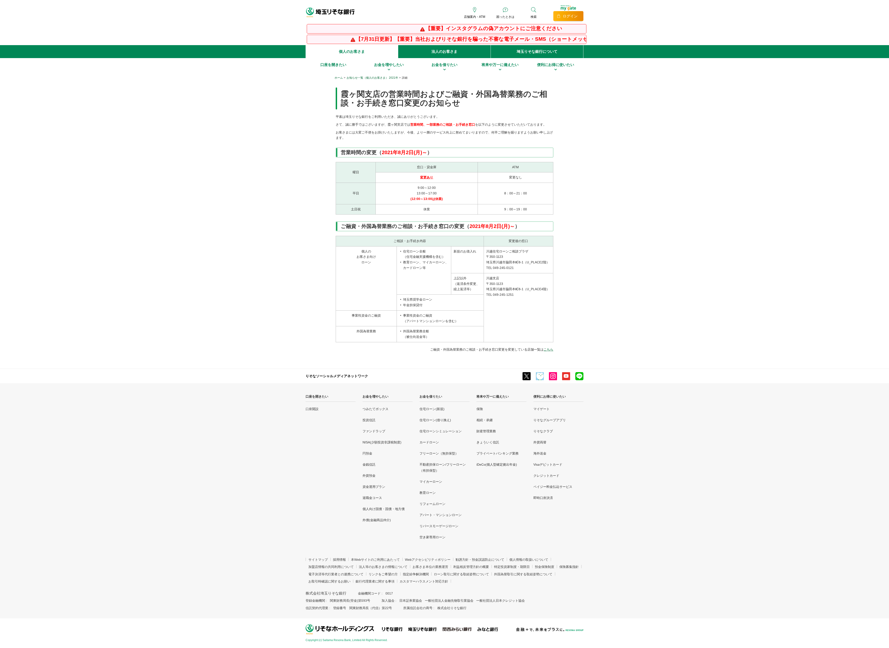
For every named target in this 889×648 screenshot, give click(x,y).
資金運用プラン (374, 487)
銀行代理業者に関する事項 (375, 581)
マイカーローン (430, 481)
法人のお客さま (444, 51)
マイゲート (541, 409)
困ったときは (505, 17)
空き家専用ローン (432, 537)
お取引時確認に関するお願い (329, 581)
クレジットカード (546, 475)
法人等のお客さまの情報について (383, 567)
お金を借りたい (430, 396)
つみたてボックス (375, 409)
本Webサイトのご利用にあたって (375, 559)
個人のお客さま (352, 51)
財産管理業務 (486, 431)
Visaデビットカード (547, 464)
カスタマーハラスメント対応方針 (424, 581)
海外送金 (539, 453)
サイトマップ (318, 559)
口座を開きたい (317, 396)
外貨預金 (369, 475)
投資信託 (369, 420)
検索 (534, 17)
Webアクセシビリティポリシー (428, 559)
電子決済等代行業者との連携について (335, 574)
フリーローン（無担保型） (438, 453)
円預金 (367, 453)
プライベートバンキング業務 (497, 453)
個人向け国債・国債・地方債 (384, 509)
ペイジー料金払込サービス (552, 487)
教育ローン (427, 493)
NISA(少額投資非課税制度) (382, 442)
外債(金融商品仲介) (377, 520)
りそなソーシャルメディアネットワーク (337, 376)
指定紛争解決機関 (416, 574)
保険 (479, 409)
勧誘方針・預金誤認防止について (480, 559)
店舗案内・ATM (474, 17)
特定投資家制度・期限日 (512, 567)
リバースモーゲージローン (438, 526)
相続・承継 (484, 420)
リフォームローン (432, 504)
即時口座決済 (543, 498)
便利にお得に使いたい (549, 396)
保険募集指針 (569, 567)
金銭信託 (369, 464)
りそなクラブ (543, 431)
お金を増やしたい (375, 396)
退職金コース (372, 498)
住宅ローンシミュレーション (440, 431)
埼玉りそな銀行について (537, 51)
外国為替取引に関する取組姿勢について (523, 574)
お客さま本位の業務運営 (430, 567)
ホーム (339, 77)
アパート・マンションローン (440, 515)
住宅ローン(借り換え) (435, 420)
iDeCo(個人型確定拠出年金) (496, 464)
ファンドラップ (374, 431)
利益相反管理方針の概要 (471, 567)
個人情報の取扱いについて (528, 559)
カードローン (429, 442)
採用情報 (339, 559)
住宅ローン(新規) (431, 409)
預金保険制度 (544, 567)
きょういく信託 (487, 442)
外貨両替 (539, 442)
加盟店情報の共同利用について (331, 567)
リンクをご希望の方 (383, 574)
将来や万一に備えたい (492, 396)
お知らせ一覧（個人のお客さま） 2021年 (372, 77)
